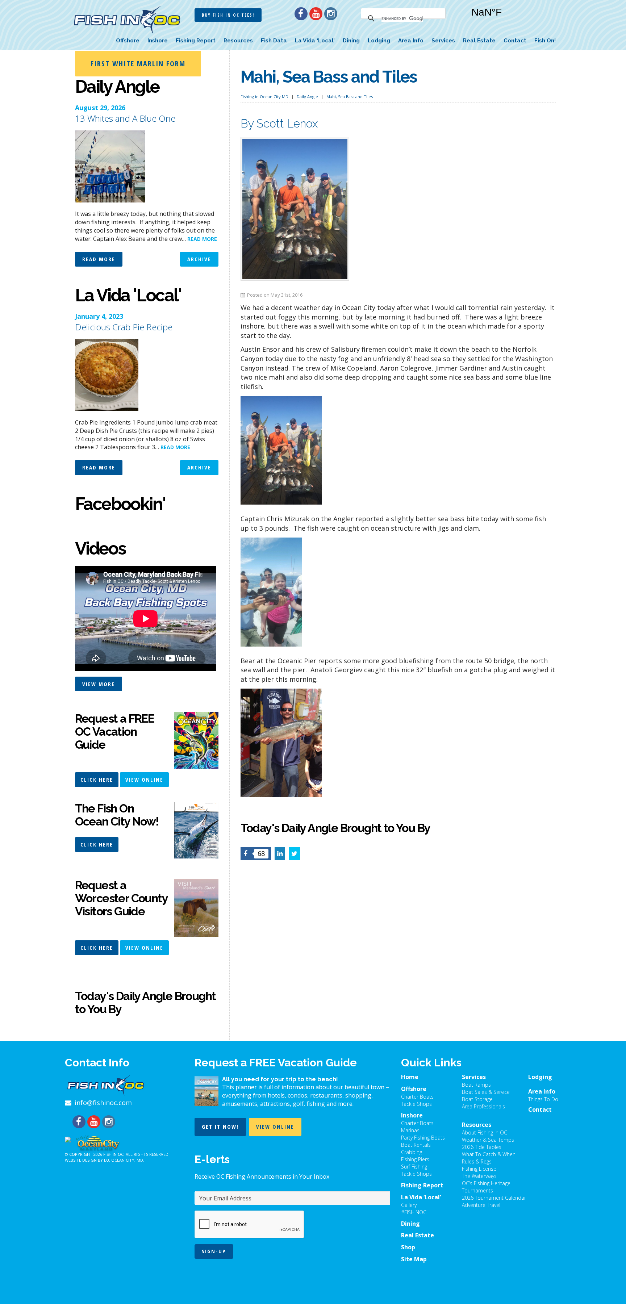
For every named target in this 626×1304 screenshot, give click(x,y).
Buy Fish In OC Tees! (228, 15)
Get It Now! (220, 1126)
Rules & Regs (477, 1161)
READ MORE (202, 238)
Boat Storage (477, 1099)
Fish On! (545, 40)
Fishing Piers (415, 1159)
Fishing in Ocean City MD (264, 96)
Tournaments (477, 1190)
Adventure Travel (481, 1204)
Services (443, 40)
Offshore (127, 40)
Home (409, 1077)
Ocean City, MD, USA (509, 17)
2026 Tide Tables (481, 1147)
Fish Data (274, 40)
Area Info (410, 40)
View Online (144, 779)
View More (98, 683)
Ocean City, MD (127, 1160)
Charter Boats (417, 1096)
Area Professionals (483, 1106)
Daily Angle (307, 96)
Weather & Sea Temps (488, 1139)
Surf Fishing (414, 1166)
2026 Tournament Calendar (494, 1197)
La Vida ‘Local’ (315, 40)
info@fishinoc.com (103, 1102)
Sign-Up (214, 1251)
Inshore (157, 40)
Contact (515, 40)
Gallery (409, 1204)
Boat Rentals (416, 1144)
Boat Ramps (476, 1084)
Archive (199, 259)
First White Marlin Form (138, 63)
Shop (408, 1247)
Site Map (414, 1259)
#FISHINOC (413, 1212)
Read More (98, 259)
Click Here (96, 779)
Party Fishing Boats (423, 1137)
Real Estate (479, 40)
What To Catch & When (489, 1154)
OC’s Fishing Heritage (486, 1183)
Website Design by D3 (87, 1160)
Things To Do (543, 1099)
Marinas (410, 1130)
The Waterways (479, 1176)
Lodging (379, 40)
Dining (351, 40)
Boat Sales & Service (486, 1091)
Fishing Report (196, 40)
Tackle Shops (416, 1103)
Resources (238, 40)
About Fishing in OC (484, 1132)
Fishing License (479, 1168)
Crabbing (411, 1152)
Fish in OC (113, 1154)
